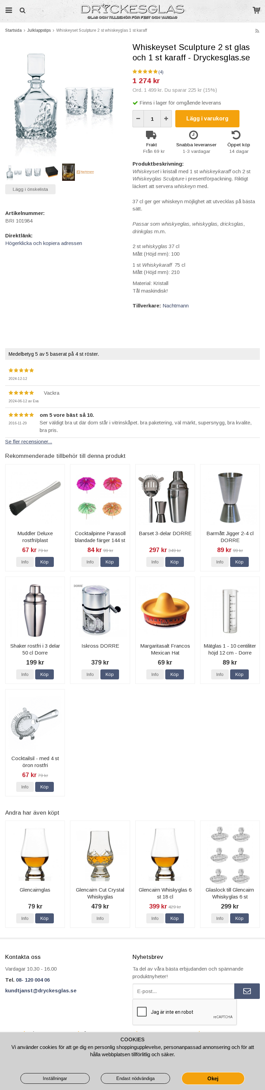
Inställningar (55, 1078)
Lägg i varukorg (207, 118)
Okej (212, 1078)
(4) (161, 72)
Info (25, 561)
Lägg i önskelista (30, 189)
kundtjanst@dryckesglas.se (41, 990)
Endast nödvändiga (135, 1078)
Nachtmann (176, 305)
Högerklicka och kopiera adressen (43, 243)
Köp (44, 561)
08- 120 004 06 (33, 980)
